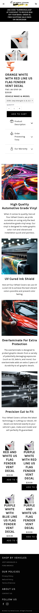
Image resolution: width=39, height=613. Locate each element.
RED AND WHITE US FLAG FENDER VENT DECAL (9, 461)
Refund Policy (7, 579)
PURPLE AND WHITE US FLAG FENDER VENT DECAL (29, 517)
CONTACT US (7, 593)
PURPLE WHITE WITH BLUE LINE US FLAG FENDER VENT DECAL (9, 518)
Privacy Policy (7, 576)
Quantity (10, 105)
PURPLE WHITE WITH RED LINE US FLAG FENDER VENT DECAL (29, 465)
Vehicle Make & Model (17, 96)
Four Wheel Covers (13, 611)
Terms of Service (8, 583)
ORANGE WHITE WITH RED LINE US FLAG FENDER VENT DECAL (18, 80)
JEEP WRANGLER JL (9, 562)
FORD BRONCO (7, 565)
